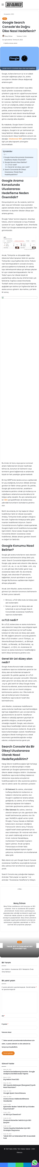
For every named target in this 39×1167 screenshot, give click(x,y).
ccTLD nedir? (12, 165)
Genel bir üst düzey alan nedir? (19, 167)
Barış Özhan (20, 903)
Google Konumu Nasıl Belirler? (16, 162)
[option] (19, 945)
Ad (3, 1016)
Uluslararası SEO (15, 139)
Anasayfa (6, 14)
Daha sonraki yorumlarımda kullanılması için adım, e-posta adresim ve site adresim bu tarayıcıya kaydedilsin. (18, 1044)
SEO (12, 14)
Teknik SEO (19, 943)
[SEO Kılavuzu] (14, 5)
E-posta (5, 1024)
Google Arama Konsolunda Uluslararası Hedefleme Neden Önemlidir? (18, 158)
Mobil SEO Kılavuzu (19, 947)
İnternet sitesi (6, 1032)
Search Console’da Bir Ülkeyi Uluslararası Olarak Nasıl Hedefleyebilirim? (15, 172)
